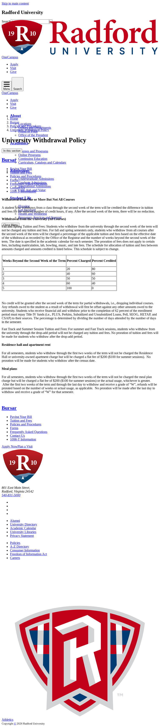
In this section (11, 150)
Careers (15, 558)
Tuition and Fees (21, 172)
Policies (15, 543)
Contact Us (17, 187)
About (15, 115)
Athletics (7, 719)
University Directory (23, 524)
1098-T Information (23, 191)
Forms (14, 180)
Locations (24, 124)
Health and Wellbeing (32, 213)
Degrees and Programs (33, 151)
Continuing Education (32, 158)
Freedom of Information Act (28, 554)
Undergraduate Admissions (36, 179)
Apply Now (10, 446)
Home (14, 118)
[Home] (80, 53)
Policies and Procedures (25, 126)
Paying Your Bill (21, 169)
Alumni (15, 520)
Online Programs (29, 155)
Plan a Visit (25, 446)
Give (13, 72)
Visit (13, 68)
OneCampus (10, 57)
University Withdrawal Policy (29, 130)
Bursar (14, 122)
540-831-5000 (11, 495)
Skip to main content (15, 3)
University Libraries (23, 532)
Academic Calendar (23, 528)
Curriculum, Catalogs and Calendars (42, 162)
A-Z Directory (19, 546)
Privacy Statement (22, 535)
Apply (14, 64)
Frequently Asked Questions (28, 184)
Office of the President (33, 135)
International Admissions (34, 186)
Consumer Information (25, 550)
